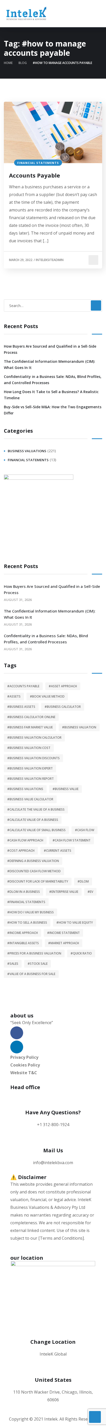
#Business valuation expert (30, 768)
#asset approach (63, 686)
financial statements (38, 163)
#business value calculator (30, 799)
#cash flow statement (71, 840)
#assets (14, 696)
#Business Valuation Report (30, 778)
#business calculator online (31, 717)
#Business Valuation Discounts (33, 758)
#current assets (57, 850)
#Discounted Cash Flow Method (34, 871)
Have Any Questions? (53, 1112)
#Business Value (65, 789)
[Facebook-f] (16, 1032)
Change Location (53, 1341)
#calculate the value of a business (36, 809)
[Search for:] (53, 305)
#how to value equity (74, 922)
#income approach (22, 933)
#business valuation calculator (34, 737)
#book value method (47, 696)
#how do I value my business (30, 912)
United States (53, 1379)
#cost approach (20, 850)
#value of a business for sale (31, 974)
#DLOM (83, 881)
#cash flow (84, 830)
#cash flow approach (25, 840)
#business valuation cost (28, 748)
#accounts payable (23, 686)
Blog (23, 63)
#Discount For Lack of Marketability (37, 881)
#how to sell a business (27, 922)
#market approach (63, 943)
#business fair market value (30, 727)
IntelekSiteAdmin (50, 260)
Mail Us (53, 1150)
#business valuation (79, 727)
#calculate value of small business (36, 830)
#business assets (21, 706)
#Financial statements (26, 902)
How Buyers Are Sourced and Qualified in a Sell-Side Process (50, 349)
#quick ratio (81, 953)
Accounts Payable (34, 175)
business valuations (27, 451)
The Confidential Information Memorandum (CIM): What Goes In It (49, 364)
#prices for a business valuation (34, 953)
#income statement (63, 933)
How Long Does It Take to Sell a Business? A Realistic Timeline (51, 394)
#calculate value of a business (32, 820)
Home (8, 63)
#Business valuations (25, 789)
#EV (90, 891)
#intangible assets (23, 943)
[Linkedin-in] (16, 1047)
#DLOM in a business (23, 891)
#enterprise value (63, 891)
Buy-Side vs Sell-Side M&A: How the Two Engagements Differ (52, 409)
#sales (12, 963)
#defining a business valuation (33, 861)
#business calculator (63, 706)
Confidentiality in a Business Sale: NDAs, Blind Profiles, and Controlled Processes (52, 379)
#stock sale (38, 963)
